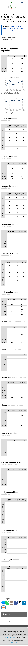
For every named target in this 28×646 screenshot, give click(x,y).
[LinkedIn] (24, 604)
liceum (6, 32)
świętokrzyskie (6, 28)
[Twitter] (20, 604)
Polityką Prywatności (9, 637)
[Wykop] (3, 609)
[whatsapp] (7, 604)
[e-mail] (11, 604)
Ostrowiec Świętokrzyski (15, 26)
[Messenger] (3, 604)
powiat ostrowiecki (14, 28)
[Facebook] (16, 604)
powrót (6, 614)
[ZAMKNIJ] (14, 642)
